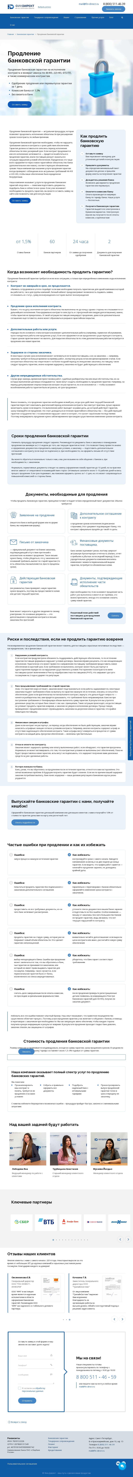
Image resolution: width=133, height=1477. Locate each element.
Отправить (27, 1395)
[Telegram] (123, 1458)
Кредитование (55, 1444)
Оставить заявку (20, 104)
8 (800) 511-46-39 (114, 4)
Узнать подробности (25, 822)
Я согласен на (33, 1384)
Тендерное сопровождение (61, 1435)
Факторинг (53, 1441)
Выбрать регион (44, 7)
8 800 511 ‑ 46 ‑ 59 (96, 1371)
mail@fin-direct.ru (89, 3)
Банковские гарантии (58, 1432)
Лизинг (51, 1438)
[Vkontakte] (118, 1458)
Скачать (115, 615)
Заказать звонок (113, 9)
